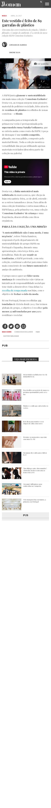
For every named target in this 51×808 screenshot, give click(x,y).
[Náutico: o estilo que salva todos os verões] (11, 416)
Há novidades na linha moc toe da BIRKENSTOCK (35, 376)
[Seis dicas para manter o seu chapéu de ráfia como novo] (11, 431)
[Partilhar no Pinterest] (17, 326)
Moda (4, 16)
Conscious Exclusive (23, 332)
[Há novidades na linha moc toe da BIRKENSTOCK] (11, 384)
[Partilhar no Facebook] (5, 326)
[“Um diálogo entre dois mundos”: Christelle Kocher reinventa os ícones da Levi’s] (11, 478)
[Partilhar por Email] (23, 326)
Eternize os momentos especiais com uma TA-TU (35, 438)
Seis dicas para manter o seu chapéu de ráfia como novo (33, 423)
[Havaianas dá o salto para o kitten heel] (11, 463)
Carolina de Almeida (18, 45)
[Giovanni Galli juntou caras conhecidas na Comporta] (11, 494)
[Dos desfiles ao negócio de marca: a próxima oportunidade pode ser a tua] (11, 400)
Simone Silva (14, 52)
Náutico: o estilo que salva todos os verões (35, 407)
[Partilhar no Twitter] (11, 326)
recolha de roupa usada (14, 290)
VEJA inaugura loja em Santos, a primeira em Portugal (34, 501)
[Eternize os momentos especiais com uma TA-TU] (11, 447)
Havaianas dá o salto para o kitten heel (35, 454)
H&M (38, 332)
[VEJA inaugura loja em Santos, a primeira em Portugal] (11, 509)
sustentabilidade (11, 336)
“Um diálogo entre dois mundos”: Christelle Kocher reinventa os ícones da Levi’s (35, 470)
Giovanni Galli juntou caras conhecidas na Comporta (32, 485)
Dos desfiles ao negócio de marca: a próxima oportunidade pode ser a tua (36, 392)
